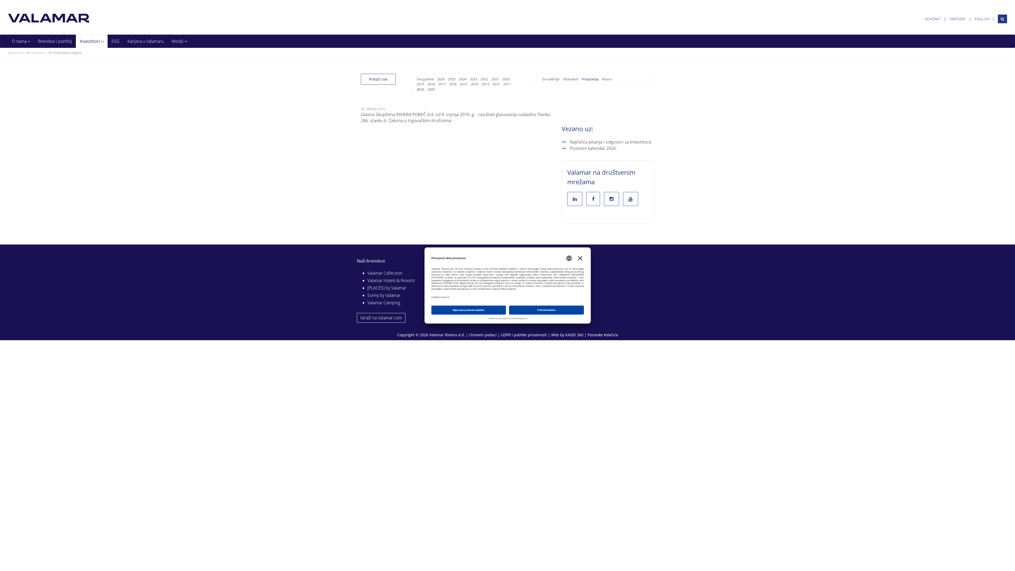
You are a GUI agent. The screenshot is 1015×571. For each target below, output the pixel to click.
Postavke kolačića (603, 334)
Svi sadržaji (550, 79)
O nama (19, 41)
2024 (462, 79)
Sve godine (425, 79)
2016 (452, 84)
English (982, 18)
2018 (431, 84)
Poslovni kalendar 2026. (593, 148)
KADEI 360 (574, 334)
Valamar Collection (384, 273)
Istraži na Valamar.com (381, 318)
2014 (474, 84)
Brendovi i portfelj (55, 41)
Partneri (957, 18)
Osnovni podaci (483, 334)
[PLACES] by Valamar (386, 288)
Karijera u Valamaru (145, 41)
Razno (607, 79)
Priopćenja (590, 79)
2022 (484, 79)
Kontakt (932, 18)
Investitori (90, 41)
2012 (496, 84)
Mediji (178, 41)
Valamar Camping (383, 303)
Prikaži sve (378, 79)
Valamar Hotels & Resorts (391, 280)
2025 (451, 79)
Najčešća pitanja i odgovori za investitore (610, 142)
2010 (420, 89)
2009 (431, 89)
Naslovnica (16, 52)
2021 (495, 79)
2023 (473, 79)
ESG (115, 41)
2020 (506, 79)
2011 (507, 84)
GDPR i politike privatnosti (524, 334)
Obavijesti (570, 79)
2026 (441, 79)
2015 (463, 84)
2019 (420, 84)
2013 (485, 84)
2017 (442, 84)
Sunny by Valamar (383, 295)
